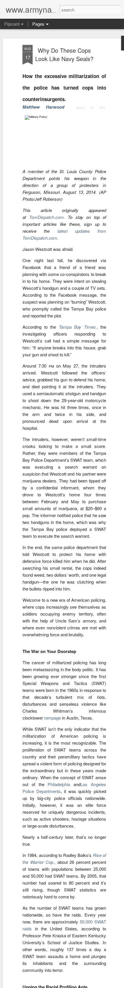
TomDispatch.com (46, 217)
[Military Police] (64, 116)
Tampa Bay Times (77, 327)
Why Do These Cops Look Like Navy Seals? (64, 54)
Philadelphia (59, 784)
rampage (52, 718)
